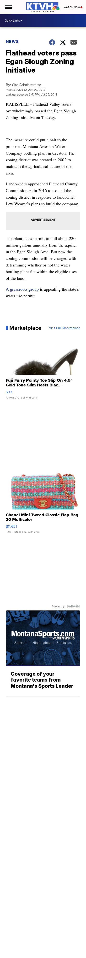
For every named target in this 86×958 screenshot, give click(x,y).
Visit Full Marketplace (64, 328)
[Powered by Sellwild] (73, 606)
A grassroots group (23, 289)
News (12, 41)
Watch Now (72, 7)
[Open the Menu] (8, 7)
